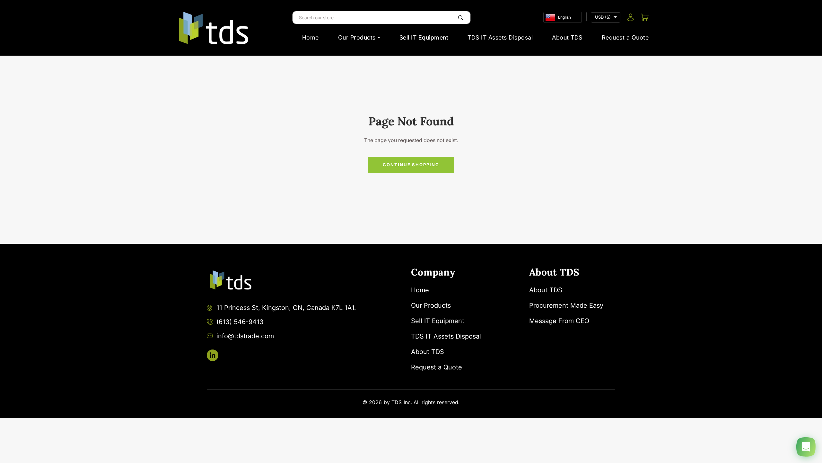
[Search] (461, 18)
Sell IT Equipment (424, 37)
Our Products (357, 37)
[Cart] (645, 17)
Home (310, 37)
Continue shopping (411, 164)
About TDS (567, 37)
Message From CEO (559, 321)
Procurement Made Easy (566, 305)
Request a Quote (625, 37)
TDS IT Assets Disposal (500, 37)
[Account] (630, 17)
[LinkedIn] (212, 355)
